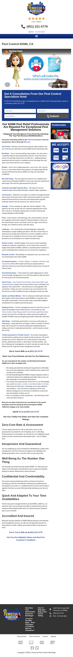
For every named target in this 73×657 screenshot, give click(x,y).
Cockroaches (7, 195)
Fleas (4, 218)
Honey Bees (44, 312)
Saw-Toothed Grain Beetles (22, 282)
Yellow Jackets (7, 312)
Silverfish (42, 261)
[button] (36, 36)
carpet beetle (34, 167)
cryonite (25, 384)
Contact (45, 636)
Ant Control (6, 146)
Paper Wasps (17, 312)
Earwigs (5, 206)
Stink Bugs (6, 321)
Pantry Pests (6, 282)
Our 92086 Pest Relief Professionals (25, 124)
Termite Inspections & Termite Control (15, 335)
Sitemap (53, 636)
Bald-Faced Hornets (29, 312)
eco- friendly (44, 384)
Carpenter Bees (22, 188)
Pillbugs (27, 261)
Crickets (21, 261)
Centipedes (35, 261)
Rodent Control (7, 243)
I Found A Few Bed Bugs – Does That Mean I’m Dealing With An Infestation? (30, 624)
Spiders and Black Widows (11, 296)
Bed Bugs (5, 153)
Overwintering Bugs (9, 273)
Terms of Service (34, 636)
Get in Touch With (17, 532)
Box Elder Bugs (7, 179)
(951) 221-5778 (19, 103)
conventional (32, 384)
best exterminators (35, 140)
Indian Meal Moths (38, 282)
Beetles (4, 167)
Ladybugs (5, 229)
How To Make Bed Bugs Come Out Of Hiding (42, 612)
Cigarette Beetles (8, 284)
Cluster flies (6, 264)
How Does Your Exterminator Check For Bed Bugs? (30, 612)
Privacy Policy (21, 636)
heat (15, 384)
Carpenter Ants (7, 188)
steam (19, 384)
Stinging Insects (8, 307)
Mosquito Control (8, 254)
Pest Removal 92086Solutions (30, 136)
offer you (26, 142)
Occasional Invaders (9, 261)
